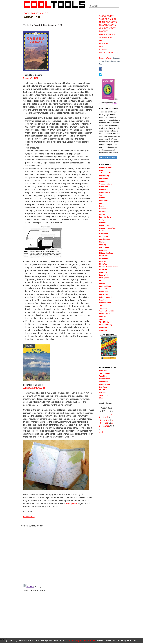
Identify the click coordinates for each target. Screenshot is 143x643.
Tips (100, 305)
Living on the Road (106, 253)
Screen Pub (103, 382)
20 (106, 423)
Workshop (103, 330)
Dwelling (102, 211)
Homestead (103, 234)
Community (103, 187)
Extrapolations (104, 379)
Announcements (105, 167)
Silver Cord (103, 395)
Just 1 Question (105, 239)
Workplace (103, 328)
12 (104, 420)
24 (100, 426)
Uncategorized (104, 314)
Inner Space (103, 236)
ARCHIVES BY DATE (107, 28)
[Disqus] (58, 555)
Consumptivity (104, 192)
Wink (101, 398)
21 (108, 423)
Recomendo (103, 292)
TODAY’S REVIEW (106, 16)
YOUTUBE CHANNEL (107, 19)
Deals (101, 203)
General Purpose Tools (107, 228)
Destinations (103, 209)
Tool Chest (103, 308)
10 (100, 420)
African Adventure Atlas (34, 388)
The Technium (104, 373)
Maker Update (104, 258)
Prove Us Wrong (105, 286)
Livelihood (103, 250)
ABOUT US (103, 43)
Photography (104, 278)
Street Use (103, 390)
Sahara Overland (30, 78)
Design (101, 206)
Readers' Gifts (104, 289)
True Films (103, 376)
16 (112, 420)
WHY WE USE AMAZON (108, 52)
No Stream (103, 269)
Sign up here (71, 503)
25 (102, 426)
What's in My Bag (105, 325)
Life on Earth (104, 247)
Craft (101, 195)
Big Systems (103, 178)
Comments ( (28, 517)
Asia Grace (103, 393)
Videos (101, 319)
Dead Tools (103, 201)
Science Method (105, 297)
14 (108, 420)
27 (106, 426)
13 (106, 420)
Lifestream (103, 370)
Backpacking (104, 176)
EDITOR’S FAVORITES (108, 22)
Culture (102, 198)
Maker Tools (103, 256)
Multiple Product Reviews (108, 267)
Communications (105, 184)
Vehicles (102, 316)
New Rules (103, 387)
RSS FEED (103, 49)
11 (102, 420)
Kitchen (102, 242)
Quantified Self (104, 384)
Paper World (103, 275)
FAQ (100, 40)
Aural (101, 170)
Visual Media (104, 322)
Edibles (102, 214)
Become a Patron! (105, 58)
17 (100, 423)
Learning (102, 245)
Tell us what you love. (107, 157)
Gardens (102, 223)
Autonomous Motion (106, 173)
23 (112, 423)
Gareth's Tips (104, 225)
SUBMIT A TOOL (106, 37)
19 (104, 423)
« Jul (101, 432)
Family (101, 220)
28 (108, 426)
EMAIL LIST (104, 46)
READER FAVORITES (107, 25)
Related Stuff (104, 294)
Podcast (102, 283)
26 (104, 426)
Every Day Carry (105, 217)
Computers (103, 189)
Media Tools (103, 264)
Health (101, 231)
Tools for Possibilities (37, 13)
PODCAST (103, 31)
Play (100, 281)
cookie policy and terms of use (81, 640)
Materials (102, 261)
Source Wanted (105, 303)
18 (102, 423)
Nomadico (103, 272)
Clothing (102, 181)
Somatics (102, 300)
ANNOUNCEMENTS (107, 34)
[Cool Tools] (55, 4)
